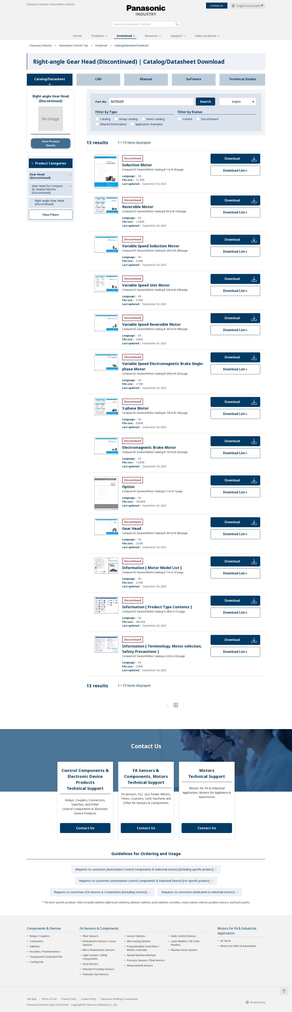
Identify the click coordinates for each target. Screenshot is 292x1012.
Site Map (32, 999)
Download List (235, 170)
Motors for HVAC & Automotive (238, 946)
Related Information (113, 124)
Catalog (105, 119)
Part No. (101, 102)
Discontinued (209, 119)
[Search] (177, 24)
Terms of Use (49, 999)
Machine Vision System (184, 950)
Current (187, 119)
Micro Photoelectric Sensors (99, 950)
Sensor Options (136, 936)
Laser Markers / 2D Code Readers (185, 943)
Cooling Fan (36, 962)
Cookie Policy (88, 999)
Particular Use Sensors (96, 974)
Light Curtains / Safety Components (95, 956)
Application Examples (149, 124)
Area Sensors (90, 964)
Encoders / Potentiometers (45, 951)
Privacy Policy (68, 999)
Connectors (36, 941)
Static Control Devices (183, 936)
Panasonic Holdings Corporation (119, 999)
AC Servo (225, 941)
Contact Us (216, 5)
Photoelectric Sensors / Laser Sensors (99, 943)
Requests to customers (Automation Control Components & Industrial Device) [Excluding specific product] (144, 869)
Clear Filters (51, 214)
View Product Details (51, 143)
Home (77, 36)
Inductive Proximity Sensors (98, 969)
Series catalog (155, 119)
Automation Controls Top (73, 45)
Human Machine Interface (141, 955)
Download (124, 36)
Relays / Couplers (40, 936)
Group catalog (128, 119)
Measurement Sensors (140, 965)
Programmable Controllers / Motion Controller (143, 948)
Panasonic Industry (41, 45)
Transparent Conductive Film (46, 956)
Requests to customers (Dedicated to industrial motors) (198, 892)
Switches (35, 946)
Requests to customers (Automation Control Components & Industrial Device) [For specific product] (144, 881)
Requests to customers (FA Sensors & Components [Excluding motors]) (100, 892)
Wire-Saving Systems (139, 941)
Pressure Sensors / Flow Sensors (146, 960)
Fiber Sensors (91, 936)
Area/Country (257, 1002)
